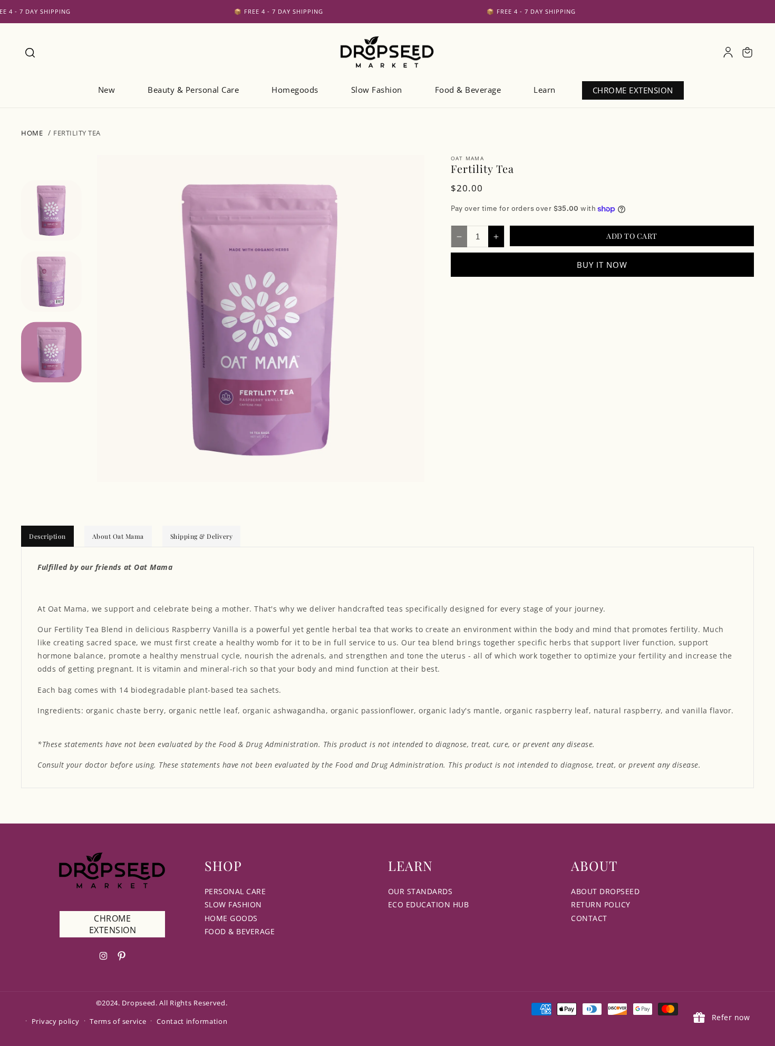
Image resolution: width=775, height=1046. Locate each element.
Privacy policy (56, 1021)
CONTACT (589, 918)
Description (47, 536)
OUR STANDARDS (420, 891)
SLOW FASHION (233, 904)
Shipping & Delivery (201, 536)
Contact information (192, 1021)
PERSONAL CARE (235, 891)
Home (32, 133)
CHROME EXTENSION (113, 924)
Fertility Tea (77, 133)
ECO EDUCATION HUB (428, 904)
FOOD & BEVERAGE (240, 931)
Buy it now (602, 264)
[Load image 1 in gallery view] (51, 210)
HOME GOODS (231, 918)
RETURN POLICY (601, 904)
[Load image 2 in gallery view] (51, 281)
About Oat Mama (118, 536)
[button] (29, 52)
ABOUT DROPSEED (605, 891)
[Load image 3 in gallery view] (51, 352)
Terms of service (118, 1021)
